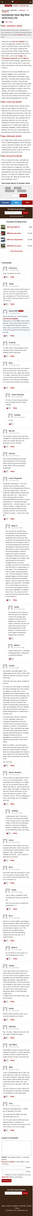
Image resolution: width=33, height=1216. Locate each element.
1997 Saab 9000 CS (13, 227)
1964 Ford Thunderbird (15, 239)
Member (21, 311)
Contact (9, 1206)
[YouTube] (24, 1200)
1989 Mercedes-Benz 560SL (16, 233)
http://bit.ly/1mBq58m (10, 319)
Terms (17, 1208)
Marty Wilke (9, 22)
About (3, 1206)
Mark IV (26, 58)
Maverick (14, 58)
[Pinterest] (16, 1200)
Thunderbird (6, 58)
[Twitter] (12, 1200)
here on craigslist (18, 41)
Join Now (8, 5)
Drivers (17, 188)
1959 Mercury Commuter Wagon (18, 246)
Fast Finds (22, 1206)
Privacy (29, 1206)
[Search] (30, 2)
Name (28, 1167)
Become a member (8, 1162)
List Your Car (24, 5)
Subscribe (5, 1177)
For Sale (22, 10)
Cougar (20, 56)
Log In (16, 5)
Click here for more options (16, 216)
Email (28, 1171)
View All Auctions (16, 251)
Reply (12, 277)
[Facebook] (9, 1200)
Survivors (9, 191)
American (22, 191)
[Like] (5, 277)
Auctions (15, 1206)
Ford (8, 188)
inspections (20, 34)
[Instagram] (20, 1200)
